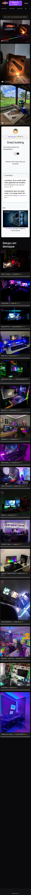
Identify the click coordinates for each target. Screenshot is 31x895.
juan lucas (12, 355)
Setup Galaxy (5, 462)
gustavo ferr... (18, 486)
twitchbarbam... (13, 410)
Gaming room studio (6, 734)
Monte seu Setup (15, 3)
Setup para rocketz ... (7, 379)
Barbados (4, 410)
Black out (3, 355)
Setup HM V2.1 (5, 326)
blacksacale (12, 137)
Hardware (12, 8)
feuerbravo (22, 195)
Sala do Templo (5, 274)
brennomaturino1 (20, 379)
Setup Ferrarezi (5, 486)
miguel (15, 544)
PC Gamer (9, 228)
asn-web (18, 658)
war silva (10, 515)
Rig (26, 8)
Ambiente (19, 8)
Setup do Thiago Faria (7, 573)
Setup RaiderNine (6, 622)
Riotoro (3, 515)
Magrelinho (4, 439)
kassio (6, 187)
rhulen (13, 303)
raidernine (17, 622)
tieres (11, 687)
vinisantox (14, 462)
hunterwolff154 (19, 734)
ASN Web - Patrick (6, 658)
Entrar (26, 3)
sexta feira (4, 687)
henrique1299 (16, 326)
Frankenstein (5, 303)
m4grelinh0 (13, 439)
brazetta (15, 274)
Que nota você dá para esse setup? (15, 17)
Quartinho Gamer (6, 544)
